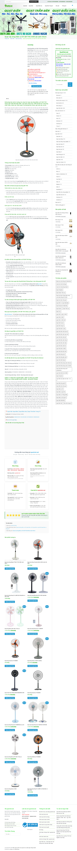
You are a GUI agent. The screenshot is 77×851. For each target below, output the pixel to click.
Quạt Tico (58, 311)
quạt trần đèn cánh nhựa (61, 340)
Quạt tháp (58, 151)
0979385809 (55, 1)
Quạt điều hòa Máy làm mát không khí (63, 164)
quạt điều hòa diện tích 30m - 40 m (63, 379)
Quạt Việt (39, 283)
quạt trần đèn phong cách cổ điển (63, 365)
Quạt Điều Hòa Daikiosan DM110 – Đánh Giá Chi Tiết (64, 812)
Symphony (58, 199)
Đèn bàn (58, 95)
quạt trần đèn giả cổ (60, 354)
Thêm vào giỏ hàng (36, 86)
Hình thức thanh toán (43, 836)
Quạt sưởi (57, 202)
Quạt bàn (58, 136)
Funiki (57, 176)
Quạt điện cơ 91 (42, 91)
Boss (57, 171)
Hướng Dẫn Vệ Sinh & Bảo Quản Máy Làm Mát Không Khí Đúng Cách (64, 826)
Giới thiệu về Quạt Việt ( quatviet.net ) (47, 833)
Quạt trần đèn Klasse (60, 360)
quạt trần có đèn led (60, 320)
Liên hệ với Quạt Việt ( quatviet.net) (46, 839)
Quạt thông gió (59, 154)
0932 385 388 (14, 470)
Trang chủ (7, 38)
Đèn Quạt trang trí (59, 92)
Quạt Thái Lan (66, 308)
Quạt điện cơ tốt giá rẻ (39, 93)
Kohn (57, 118)
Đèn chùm (58, 97)
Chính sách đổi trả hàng (44, 816)
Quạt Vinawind (59, 375)
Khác (57, 181)
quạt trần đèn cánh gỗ (61, 337)
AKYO (57, 168)
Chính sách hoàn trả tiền (44, 819)
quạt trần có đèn (59, 317)
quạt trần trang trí (60, 325)
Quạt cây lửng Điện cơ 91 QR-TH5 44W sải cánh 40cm (24, 530)
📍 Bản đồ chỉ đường (32, 83)
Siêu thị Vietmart (8, 314)
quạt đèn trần (59, 403)
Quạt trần (58, 159)
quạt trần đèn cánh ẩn (61, 345)
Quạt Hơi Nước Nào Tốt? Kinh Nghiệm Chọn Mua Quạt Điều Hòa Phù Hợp (64, 832)
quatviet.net (35, 452)
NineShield (58, 189)
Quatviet (25, 5)
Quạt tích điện (59, 157)
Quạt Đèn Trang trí (49, 5)
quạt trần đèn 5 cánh (60, 328)
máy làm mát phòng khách (62, 287)
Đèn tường (58, 105)
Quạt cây (57, 131)
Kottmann (58, 121)
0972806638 (62, 1)
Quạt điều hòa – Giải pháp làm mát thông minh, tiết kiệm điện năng (46, 842)
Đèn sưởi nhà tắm (59, 110)
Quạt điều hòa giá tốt (61, 383)
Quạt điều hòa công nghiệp (62, 192)
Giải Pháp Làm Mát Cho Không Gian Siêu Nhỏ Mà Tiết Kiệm (64, 822)
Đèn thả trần (59, 103)
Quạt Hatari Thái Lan (60, 292)
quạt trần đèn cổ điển (61, 348)
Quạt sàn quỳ (59, 149)
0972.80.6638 (37, 80)
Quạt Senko (58, 308)
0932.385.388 (31, 79)
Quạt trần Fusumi (60, 322)
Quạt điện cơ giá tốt (37, 527)
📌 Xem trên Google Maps (11, 419)
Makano (58, 184)
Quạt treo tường (59, 162)
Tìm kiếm (70, 84)
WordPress (17, 849)
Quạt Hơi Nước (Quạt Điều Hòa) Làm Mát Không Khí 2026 (63, 296)
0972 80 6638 (16, 468)
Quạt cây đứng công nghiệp (62, 141)
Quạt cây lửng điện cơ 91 (33, 91)
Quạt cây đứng (59, 139)
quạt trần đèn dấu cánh (61, 351)
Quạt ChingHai (59, 289)
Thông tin (64, 5)
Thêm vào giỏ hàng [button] (10, 568)
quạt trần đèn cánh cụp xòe (62, 334)
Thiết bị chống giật (59, 205)
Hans (57, 113)
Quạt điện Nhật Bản (60, 400)
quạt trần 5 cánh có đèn (61, 314)
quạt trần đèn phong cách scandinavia (61, 369)
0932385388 (69, 1)
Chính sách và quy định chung (45, 824)
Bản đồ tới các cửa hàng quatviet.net (47, 811)
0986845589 (17, 417)
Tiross (57, 126)
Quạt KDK (58, 302)
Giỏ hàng (41, 829)
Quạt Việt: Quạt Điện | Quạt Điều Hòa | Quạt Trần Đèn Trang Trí (23, 411)
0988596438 (36, 417)
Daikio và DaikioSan (60, 174)
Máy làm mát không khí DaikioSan (63, 281)
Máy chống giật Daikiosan (61, 128)
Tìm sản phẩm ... (34, 1)
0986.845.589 (67, 64)
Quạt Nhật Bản (65, 302)
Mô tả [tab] (7, 98)
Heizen (57, 115)
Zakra (11, 849)
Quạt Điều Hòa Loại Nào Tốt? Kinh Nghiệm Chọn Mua (64, 836)
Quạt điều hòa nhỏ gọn (61, 386)
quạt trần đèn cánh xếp (61, 342)
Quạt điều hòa (39, 5)
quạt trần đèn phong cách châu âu (63, 362)
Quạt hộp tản (59, 146)
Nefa (57, 186)
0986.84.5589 (38, 77)
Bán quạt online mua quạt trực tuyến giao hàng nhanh (24, 847)
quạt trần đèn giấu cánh (61, 357)
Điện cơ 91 (32, 94)
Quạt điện (31, 5)
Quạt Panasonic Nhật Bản (61, 305)
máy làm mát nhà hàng (61, 284)
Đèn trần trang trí (67, 403)
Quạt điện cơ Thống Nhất (61, 394)
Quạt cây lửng (19, 38)
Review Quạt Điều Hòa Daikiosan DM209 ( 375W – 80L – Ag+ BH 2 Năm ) (64, 817)
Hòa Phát (58, 179)
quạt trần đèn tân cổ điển (61, 373)
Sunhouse (58, 123)
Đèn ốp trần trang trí (60, 100)
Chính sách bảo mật (43, 814)
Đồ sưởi (57, 5)
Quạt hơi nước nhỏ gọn (61, 300)
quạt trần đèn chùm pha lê (62, 331)
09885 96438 (21, 470)
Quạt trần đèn (59, 108)
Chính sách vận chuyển (44, 827)
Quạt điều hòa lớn (60, 194)
